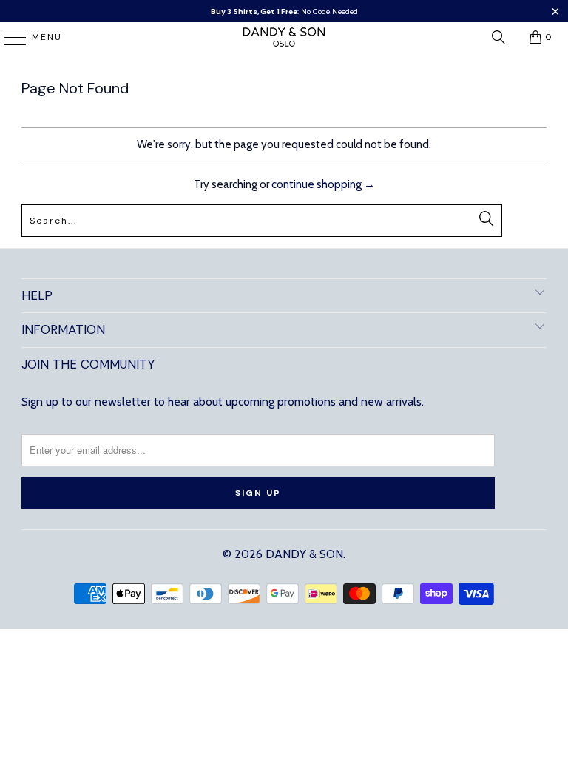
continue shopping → (323, 184)
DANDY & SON (304, 554)
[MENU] (8, 37)
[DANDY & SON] (284, 37)
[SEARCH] (498, 37)
